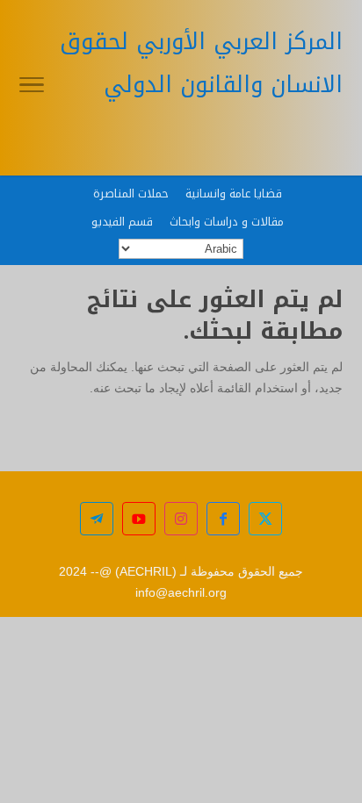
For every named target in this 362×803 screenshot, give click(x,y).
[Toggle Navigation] (31, 88)
